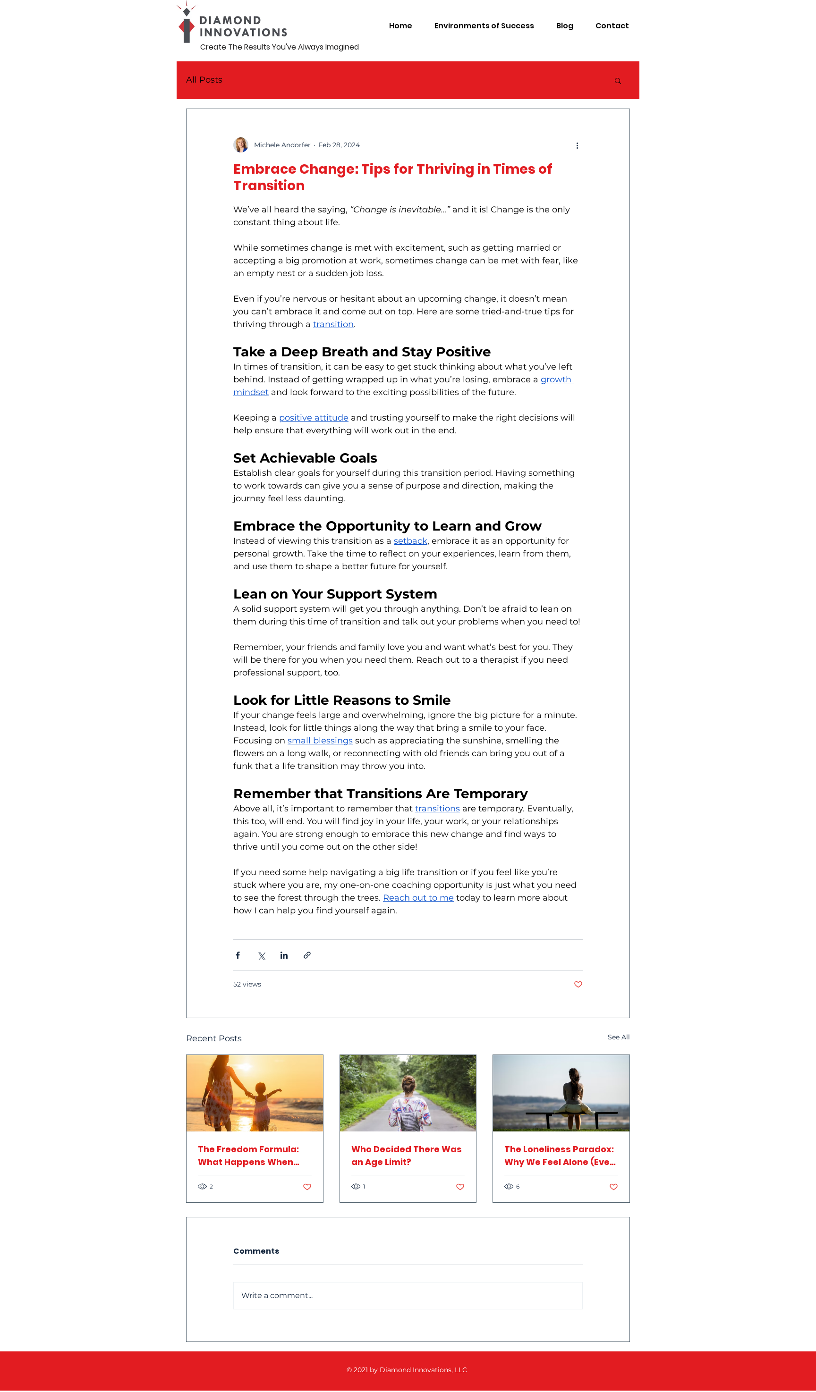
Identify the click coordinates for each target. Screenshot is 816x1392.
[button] (617, 80)
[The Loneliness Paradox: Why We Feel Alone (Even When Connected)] (561, 1093)
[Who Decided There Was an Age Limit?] (408, 1093)
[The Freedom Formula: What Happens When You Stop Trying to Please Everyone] (255, 1093)
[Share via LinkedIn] (284, 955)
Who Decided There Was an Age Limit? (406, 1155)
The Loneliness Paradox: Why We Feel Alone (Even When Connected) (559, 1155)
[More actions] (577, 145)
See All (619, 1037)
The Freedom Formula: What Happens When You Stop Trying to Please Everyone (248, 1155)
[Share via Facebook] (237, 955)
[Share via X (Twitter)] (260, 955)
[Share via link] (307, 955)
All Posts (204, 80)
